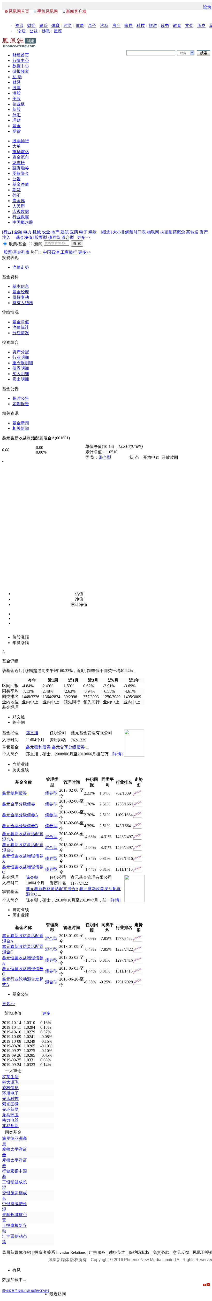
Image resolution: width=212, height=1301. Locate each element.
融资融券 (20, 168)
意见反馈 (181, 1252)
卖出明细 (20, 379)
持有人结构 (22, 303)
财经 (31, 25)
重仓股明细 (22, 363)
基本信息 (20, 286)
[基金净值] (24, 237)
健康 (80, 25)
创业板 (18, 104)
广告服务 (97, 1252)
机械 (37, 232)
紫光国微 (10, 1104)
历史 (201, 25)
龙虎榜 (18, 162)
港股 (16, 93)
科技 (141, 25)
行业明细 (20, 357)
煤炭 (92, 232)
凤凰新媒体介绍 (16, 1252)
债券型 (54, 237)
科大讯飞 (10, 1082)
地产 (55, 232)
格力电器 (10, 1120)
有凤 (16, 1270)
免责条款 (161, 1252)
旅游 (153, 25)
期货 (16, 131)
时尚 (68, 25)
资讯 (19, 25)
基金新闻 (20, 423)
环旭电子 (10, 1093)
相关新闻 (20, 428)
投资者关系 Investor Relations (60, 1252)
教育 (177, 25)
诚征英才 (117, 1252)
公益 (33, 31)
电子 (83, 232)
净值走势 (20, 267)
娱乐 (43, 25)
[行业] (7, 232)
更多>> (83, 237)
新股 (16, 109)
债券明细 (20, 368)
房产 (116, 25)
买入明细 (20, 373)
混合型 (68, 237)
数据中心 (20, 66)
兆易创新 (10, 1126)
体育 (55, 25)
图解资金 (20, 173)
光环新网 (10, 1109)
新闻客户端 (76, 11)
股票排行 (20, 141)
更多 (46, 1013)
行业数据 (20, 217)
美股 (16, 98)
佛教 (46, 31)
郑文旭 (32, 733)
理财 (16, 120)
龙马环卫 (10, 1115)
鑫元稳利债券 (38, 747)
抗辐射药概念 (172, 232)
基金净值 (20, 184)
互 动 (17, 77)
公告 (16, 179)
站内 (183, 53)
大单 (16, 146)
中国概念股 (22, 222)
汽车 (104, 25)
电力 (27, 232)
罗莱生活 (10, 1077)
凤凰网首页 (19, 11)
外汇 (16, 115)
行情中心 (20, 60)
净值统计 (20, 327)
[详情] (117, 754)
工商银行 (68, 252)
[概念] (106, 232)
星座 (58, 31)
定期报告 (20, 404)
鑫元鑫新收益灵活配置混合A (52, 889)
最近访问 (57, 1294)
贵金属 (18, 200)
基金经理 (20, 292)
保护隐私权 (139, 1252)
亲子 (92, 25)
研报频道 (20, 71)
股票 (16, 87)
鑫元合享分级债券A (20, 815)
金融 (18, 232)
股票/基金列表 (16, 252)
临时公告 (20, 398)
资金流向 (20, 157)
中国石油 (51, 252)
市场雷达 (20, 151)
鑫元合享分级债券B (20, 826)
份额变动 (20, 297)
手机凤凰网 (47, 11)
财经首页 (20, 55)
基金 (16, 126)
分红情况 (20, 333)
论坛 (21, 31)
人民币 (18, 206)
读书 (165, 25)
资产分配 (20, 352)
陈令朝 (32, 877)
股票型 (41, 237)
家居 (128, 25)
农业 (46, 232)
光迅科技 (10, 1098)
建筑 (64, 232)
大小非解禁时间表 (129, 232)
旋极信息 (10, 1087)
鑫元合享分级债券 (68, 747)
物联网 (153, 232)
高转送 (192, 232)
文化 (189, 25)
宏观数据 (20, 211)
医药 (74, 232)
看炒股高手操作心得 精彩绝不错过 (25, 1291)
